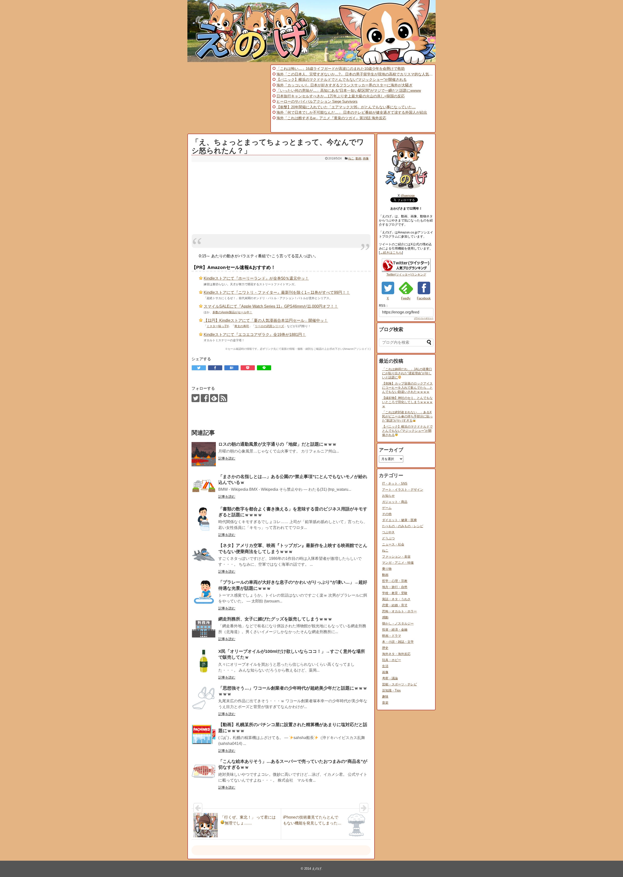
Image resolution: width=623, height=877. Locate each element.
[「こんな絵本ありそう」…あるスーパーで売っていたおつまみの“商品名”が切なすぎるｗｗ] (204, 771)
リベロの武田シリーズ (269, 326)
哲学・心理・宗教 (394, 581)
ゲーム (387, 508)
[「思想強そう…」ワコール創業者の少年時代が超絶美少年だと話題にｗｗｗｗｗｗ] (204, 698)
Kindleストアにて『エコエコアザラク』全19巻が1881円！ (255, 334)
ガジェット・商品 (394, 502)
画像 (366, 158)
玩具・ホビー (391, 660)
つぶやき (388, 532)
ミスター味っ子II (218, 326)
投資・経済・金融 (394, 629)
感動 (385, 617)
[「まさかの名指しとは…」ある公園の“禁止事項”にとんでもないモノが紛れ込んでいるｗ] (204, 486)
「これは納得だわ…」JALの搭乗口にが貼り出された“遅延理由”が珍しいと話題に (407, 373)
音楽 (385, 702)
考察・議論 (390, 678)
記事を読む (226, 458)
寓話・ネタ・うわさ (396, 599)
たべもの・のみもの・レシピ (402, 526)
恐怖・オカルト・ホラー (399, 611)
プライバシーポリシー (423, 318)
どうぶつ (388, 538)
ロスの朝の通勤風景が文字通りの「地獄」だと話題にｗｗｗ (277, 444)
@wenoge (408, 195)
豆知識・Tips (391, 690)
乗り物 (387, 569)
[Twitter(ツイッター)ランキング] (406, 271)
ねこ (351, 158)
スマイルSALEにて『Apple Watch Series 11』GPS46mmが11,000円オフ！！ (271, 306)
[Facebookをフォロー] (205, 398)
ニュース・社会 (393, 544)
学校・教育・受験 (394, 593)
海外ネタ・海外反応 (396, 654)
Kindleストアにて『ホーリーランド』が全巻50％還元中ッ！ (256, 278)
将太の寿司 (241, 326)
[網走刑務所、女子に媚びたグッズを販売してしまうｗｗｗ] (204, 629)
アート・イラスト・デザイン (402, 489)
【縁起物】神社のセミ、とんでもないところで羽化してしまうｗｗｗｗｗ (407, 402)
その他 (387, 514)
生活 (385, 666)
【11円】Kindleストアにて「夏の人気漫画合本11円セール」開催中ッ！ (266, 320)
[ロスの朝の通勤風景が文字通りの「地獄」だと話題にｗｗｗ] (204, 454)
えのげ (316, 868)
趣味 (385, 696)
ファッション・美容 (396, 556)
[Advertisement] (228, 99)
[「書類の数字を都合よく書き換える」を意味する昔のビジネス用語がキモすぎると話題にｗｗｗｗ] (204, 519)
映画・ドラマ (391, 635)
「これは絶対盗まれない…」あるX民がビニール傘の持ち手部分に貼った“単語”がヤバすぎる (407, 416)
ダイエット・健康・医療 (399, 520)
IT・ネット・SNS (394, 483)
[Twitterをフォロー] (196, 398)
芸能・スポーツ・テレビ (399, 684)
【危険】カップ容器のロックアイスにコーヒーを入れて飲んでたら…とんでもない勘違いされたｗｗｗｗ (407, 388)
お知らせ (388, 496)
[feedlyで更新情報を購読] (214, 398)
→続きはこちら (391, 252)
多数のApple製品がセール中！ (232, 312)
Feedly (406, 298)
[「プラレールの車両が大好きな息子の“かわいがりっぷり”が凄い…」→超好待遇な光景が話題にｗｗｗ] (204, 592)
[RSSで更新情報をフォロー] (223, 398)
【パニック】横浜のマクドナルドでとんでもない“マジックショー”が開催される (407, 431)
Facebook (424, 298)
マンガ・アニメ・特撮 (398, 562)
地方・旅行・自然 (394, 587)
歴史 (385, 648)
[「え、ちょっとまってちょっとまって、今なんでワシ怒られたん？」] (231, 367)
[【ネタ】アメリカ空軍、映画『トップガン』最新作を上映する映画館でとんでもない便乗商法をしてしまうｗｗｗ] (204, 555)
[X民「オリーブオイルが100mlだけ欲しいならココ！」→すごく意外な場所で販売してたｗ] (204, 661)
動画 (358, 158)
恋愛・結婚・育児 (394, 605)
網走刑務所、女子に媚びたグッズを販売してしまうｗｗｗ (275, 619)
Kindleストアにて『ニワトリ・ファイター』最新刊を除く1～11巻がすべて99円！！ (277, 292)
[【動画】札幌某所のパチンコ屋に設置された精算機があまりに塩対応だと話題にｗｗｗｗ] (204, 734)
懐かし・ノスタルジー (398, 623)
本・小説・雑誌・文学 (398, 642)
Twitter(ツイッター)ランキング (406, 274)
